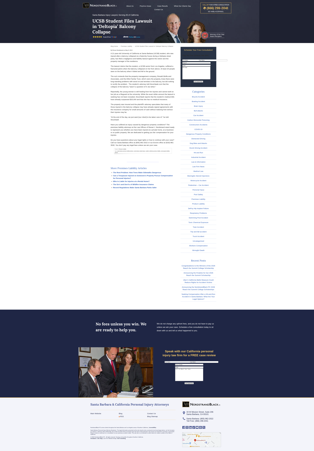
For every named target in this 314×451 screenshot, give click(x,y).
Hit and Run (198, 153)
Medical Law (198, 171)
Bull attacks (198, 111)
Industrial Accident (198, 157)
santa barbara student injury (139, 151)
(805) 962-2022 (206, 419)
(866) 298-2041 (217, 8)
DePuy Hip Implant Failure (198, 208)
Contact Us (158, 9)
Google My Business (200, 427)
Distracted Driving (198, 139)
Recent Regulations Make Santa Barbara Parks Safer (135, 187)
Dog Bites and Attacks (198, 143)
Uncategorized (198, 241)
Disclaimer (93, 438)
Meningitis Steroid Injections (198, 176)
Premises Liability (126, 46)
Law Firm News (198, 167)
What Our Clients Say (182, 6)
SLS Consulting (121, 438)
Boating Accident (198, 101)
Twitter (203, 427)
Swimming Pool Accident (198, 218)
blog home (114, 46)
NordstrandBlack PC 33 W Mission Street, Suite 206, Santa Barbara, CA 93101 (201, 439)
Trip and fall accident (198, 232)
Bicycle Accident (198, 97)
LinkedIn (190, 427)
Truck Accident (198, 236)
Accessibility (152, 427)
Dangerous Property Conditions (198, 134)
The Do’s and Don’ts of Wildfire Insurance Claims (133, 184)
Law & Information (198, 162)
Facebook (183, 427)
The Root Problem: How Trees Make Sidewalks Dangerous (137, 172)
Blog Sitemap (152, 416)
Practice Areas (145, 6)
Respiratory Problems (198, 213)
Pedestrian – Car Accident (198, 185)
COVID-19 (198, 129)
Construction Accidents (198, 125)
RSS (122, 416)
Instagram (187, 427)
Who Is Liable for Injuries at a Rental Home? (131, 181)
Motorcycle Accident (198, 180)
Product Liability (198, 204)
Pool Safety (198, 194)
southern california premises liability (153, 151)
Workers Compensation (198, 246)
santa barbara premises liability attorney (125, 151)
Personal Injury (198, 190)
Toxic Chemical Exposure (198, 222)
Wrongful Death (198, 250)
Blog (120, 413)
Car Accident (198, 115)
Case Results (162, 6)
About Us (130, 6)
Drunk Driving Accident (198, 148)
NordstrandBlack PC (100, 5)
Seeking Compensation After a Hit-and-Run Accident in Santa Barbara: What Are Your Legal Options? (198, 296)
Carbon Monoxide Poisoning (198, 120)
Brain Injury (198, 106)
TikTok (193, 427)
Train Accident (198, 227)
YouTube (197, 427)
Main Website (95, 413)
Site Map (99, 438)
